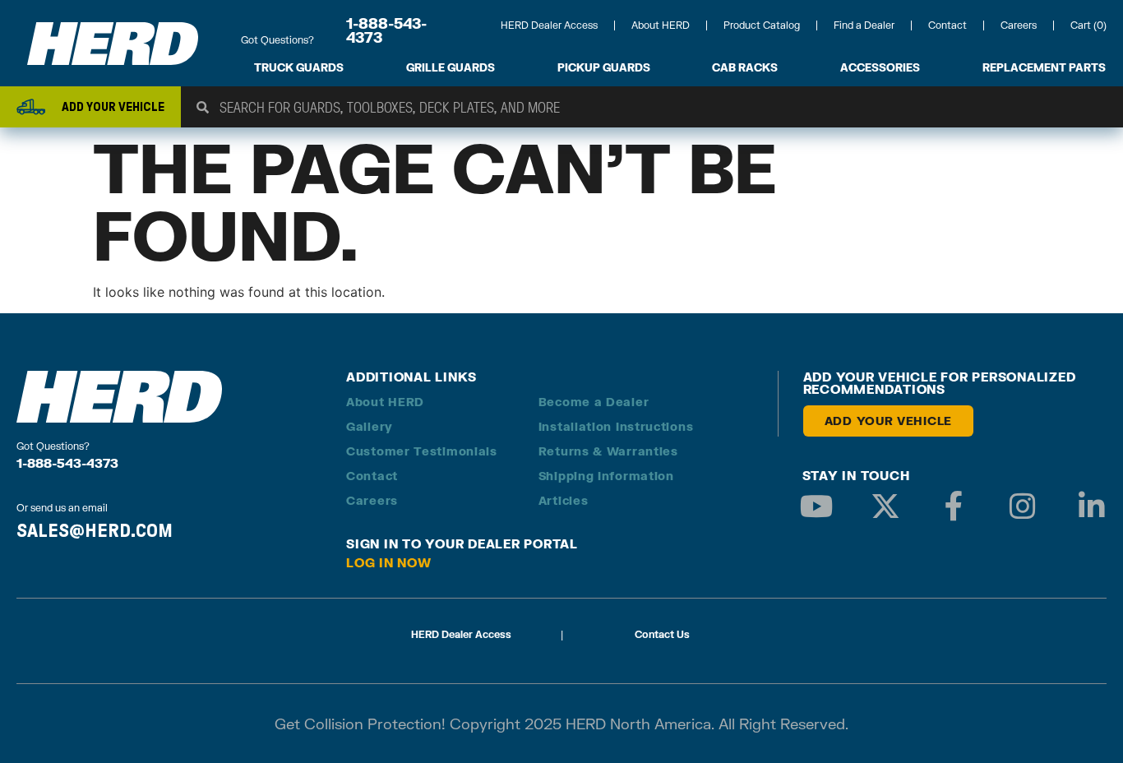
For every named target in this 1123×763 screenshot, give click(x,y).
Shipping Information (606, 476)
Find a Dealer (864, 25)
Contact (947, 25)
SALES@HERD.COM (94, 530)
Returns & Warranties (608, 451)
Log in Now (389, 562)
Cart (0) (1088, 25)
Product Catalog (761, 25)
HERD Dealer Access (549, 25)
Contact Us (662, 634)
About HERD (660, 25)
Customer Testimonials (421, 451)
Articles (563, 500)
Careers (1019, 25)
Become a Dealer (593, 402)
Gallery (369, 426)
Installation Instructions (616, 426)
